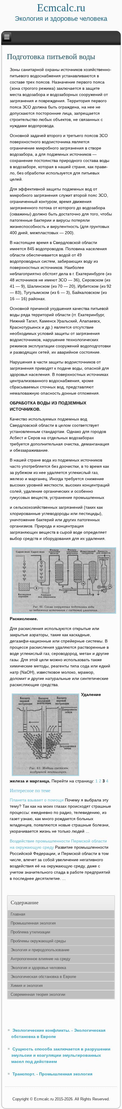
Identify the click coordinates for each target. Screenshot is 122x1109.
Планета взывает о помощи (37, 800)
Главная (18, 914)
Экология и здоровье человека (38, 967)
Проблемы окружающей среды (38, 941)
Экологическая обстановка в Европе (43, 976)
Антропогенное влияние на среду (40, 959)
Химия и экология (27, 985)
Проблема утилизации (30, 932)
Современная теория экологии (38, 994)
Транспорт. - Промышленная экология (52, 1074)
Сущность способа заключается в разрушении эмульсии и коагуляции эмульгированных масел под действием (60, 1055)
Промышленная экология (33, 923)
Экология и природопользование (40, 950)
